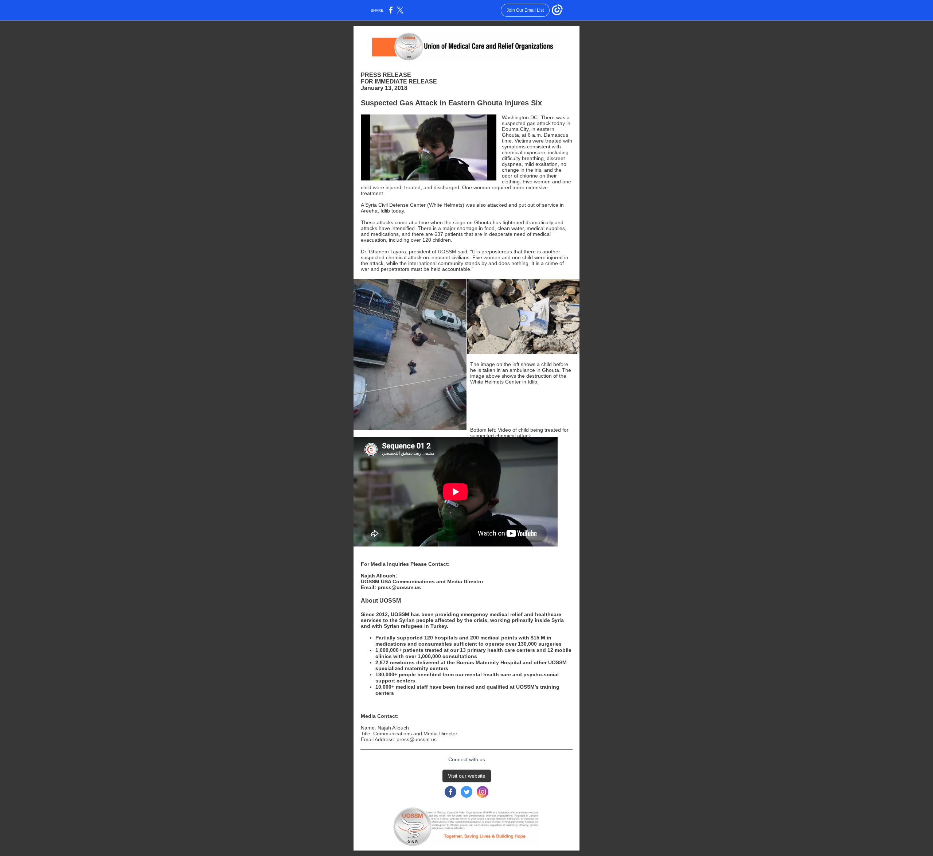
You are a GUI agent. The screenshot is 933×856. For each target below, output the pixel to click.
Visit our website (466, 776)
